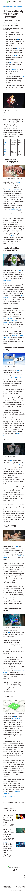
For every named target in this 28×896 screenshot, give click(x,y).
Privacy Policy (22, 877)
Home (4, 6)
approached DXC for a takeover (12, 236)
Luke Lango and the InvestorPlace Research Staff (8, 855)
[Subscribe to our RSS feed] (17, 870)
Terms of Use (22, 881)
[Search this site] (26, 1)
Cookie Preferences (13, 881)
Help (24, 875)
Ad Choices (5, 879)
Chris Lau (7, 28)
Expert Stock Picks (11, 6)
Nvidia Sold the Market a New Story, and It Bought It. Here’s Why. (8, 848)
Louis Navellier (11, 824)
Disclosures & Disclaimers (12, 877)
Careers (4, 877)
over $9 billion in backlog (14, 209)
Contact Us (19, 875)
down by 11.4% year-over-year (11, 190)
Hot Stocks (5, 842)
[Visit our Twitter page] (14, 870)
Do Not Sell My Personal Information (16, 879)
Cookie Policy (5, 881)
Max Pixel (8, 115)
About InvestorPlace (6, 875)
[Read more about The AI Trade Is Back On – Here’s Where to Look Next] (20, 816)
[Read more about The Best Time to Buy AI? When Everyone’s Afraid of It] (20, 830)
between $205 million (16, 378)
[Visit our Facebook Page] (11, 870)
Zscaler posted (15, 718)
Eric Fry (9, 838)
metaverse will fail (8, 280)
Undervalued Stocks (9, 797)
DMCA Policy (13, 883)
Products (14, 875)
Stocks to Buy (20, 6)
